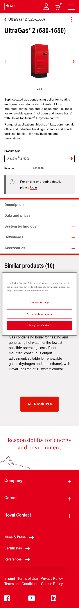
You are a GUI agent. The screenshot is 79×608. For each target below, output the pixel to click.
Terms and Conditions (21, 584)
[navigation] (71, 6)
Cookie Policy (52, 584)
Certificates (13, 548)
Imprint (9, 578)
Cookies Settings (39, 302)
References (13, 559)
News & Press (15, 537)
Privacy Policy (52, 578)
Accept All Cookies (39, 325)
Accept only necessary (39, 314)
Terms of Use (28, 578)
